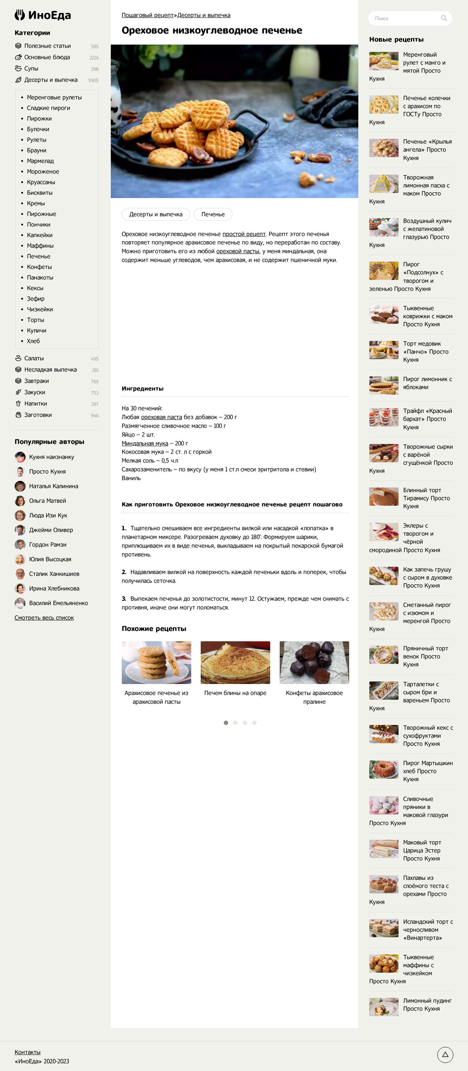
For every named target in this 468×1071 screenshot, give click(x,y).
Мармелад (40, 160)
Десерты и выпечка (155, 214)
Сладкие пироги (48, 108)
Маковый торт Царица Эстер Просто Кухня (422, 850)
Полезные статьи (47, 45)
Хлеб (33, 341)
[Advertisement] (234, 324)
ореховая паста (161, 417)
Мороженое (43, 171)
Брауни (36, 150)
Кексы (35, 288)
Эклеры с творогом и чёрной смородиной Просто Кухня (404, 537)
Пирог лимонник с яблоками (427, 383)
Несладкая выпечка (50, 369)
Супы (31, 68)
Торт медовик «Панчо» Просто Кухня (426, 351)
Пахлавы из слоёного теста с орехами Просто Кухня (409, 889)
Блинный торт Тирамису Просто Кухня (426, 498)
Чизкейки (40, 309)
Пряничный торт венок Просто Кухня (425, 656)
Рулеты (36, 139)
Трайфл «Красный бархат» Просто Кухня (427, 418)
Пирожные (41, 213)
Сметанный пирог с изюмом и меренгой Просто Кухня (410, 617)
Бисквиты (40, 192)
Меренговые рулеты (54, 97)
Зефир (36, 298)
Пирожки (39, 118)
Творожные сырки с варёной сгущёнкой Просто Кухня (411, 458)
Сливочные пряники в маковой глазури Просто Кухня (408, 811)
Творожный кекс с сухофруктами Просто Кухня (428, 735)
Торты (35, 319)
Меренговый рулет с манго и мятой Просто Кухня (407, 66)
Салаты (34, 358)
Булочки (38, 129)
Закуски (34, 392)
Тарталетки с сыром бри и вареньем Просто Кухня (409, 696)
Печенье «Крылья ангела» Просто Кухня (427, 149)
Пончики (38, 224)
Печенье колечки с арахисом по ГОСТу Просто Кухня (409, 110)
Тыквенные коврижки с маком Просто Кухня (428, 316)
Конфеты (39, 266)
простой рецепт (244, 234)
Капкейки (40, 235)
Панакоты (40, 277)
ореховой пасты (237, 251)
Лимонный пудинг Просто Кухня (427, 1004)
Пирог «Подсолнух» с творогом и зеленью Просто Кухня (406, 276)
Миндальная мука (145, 443)
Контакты (28, 1052)
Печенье (213, 214)
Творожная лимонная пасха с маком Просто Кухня (409, 189)
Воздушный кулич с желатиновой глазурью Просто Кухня (410, 232)
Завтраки (36, 380)
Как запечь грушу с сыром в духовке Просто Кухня (427, 577)
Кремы (36, 203)
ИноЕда (49, 15)
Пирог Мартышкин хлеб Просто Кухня (428, 771)
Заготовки (38, 414)
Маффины (40, 245)
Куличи (36, 330)
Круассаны (41, 182)
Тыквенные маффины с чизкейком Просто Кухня (401, 969)
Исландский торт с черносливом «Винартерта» (428, 929)
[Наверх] (445, 1055)
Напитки (35, 403)
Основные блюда (47, 57)
